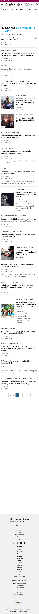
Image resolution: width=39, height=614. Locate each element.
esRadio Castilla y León (19, 594)
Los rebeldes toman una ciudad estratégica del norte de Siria (18, 173)
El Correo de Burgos (19, 587)
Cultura (19, 560)
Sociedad (27, 9)
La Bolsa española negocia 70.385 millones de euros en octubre (19, 236)
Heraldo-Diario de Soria (19, 590)
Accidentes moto (33, 1)
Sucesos (19, 565)
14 (28, 395)
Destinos (19, 569)
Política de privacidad (17, 609)
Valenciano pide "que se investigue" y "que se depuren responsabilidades (19, 332)
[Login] (36, 4)
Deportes (35, 9)
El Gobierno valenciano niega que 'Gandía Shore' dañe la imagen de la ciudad (26, 305)
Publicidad (19, 527)
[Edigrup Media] (19, 602)
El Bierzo (19, 551)
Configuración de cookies (16, 611)
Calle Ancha (25, 1)
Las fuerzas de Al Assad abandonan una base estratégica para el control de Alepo (19, 383)
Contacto (19, 537)
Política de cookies (29, 609)
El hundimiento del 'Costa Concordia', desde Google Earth (26, 194)
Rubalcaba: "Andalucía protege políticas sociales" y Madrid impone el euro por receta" (17, 287)
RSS (20, 539)
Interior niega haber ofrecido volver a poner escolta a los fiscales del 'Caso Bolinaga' (19, 54)
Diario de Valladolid (19, 585)
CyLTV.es (19, 592)
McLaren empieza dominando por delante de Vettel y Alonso (27, 252)
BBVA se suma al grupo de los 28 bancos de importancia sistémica (18, 265)
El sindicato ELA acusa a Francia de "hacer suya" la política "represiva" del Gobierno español (18, 349)
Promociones (19, 532)
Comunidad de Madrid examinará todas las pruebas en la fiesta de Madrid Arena (18, 220)
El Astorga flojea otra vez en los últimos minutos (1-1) (17, 362)
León (12, 9)
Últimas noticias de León (19, 576)
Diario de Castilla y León (19, 583)
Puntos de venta (19, 534)
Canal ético (26, 611)
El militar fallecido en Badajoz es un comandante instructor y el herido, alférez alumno (18, 83)
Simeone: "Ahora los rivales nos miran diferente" (16, 70)
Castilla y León (19, 558)
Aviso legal (8, 609)
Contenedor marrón (16, 1)
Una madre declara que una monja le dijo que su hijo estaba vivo (19, 39)
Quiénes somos (19, 525)
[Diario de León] (19, 4)
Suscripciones (19, 530)
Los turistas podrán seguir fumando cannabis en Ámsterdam (16, 152)
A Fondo (19, 567)
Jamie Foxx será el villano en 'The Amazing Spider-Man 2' (26, 120)
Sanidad (19, 563)
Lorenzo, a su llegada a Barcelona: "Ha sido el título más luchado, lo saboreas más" (25, 102)
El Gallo (19, 574)
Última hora (5, 9)
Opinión (19, 572)
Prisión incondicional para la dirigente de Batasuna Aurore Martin (18, 137)
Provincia (19, 9)
